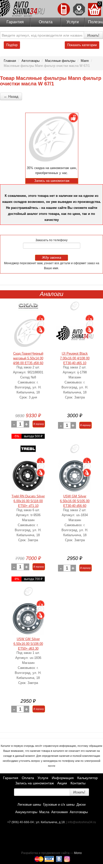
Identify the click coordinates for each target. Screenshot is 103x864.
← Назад (11, 96)
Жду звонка (51, 257)
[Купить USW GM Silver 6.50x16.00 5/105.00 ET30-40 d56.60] (74, 476)
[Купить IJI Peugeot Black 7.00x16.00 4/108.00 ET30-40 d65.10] (75, 333)
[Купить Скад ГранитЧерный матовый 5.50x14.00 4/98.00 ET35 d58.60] (28, 333)
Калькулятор (87, 778)
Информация (63, 778)
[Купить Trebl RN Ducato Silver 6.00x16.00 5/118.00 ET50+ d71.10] (28, 476)
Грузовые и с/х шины (58, 804)
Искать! (93, 35)
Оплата (45, 22)
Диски (81, 804)
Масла (44, 812)
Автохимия (59, 812)
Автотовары (79, 812)
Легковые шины (29, 804)
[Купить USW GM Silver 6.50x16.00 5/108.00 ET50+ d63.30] (28, 618)
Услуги (72, 22)
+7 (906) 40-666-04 (20, 822)
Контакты (78, 783)
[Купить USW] (75, 451)
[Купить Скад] (28, 308)
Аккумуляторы (26, 812)
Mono (78, 853)
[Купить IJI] (75, 308)
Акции (62, 783)
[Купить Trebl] (28, 451)
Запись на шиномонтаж (34, 783)
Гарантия (15, 22)
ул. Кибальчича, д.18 (50, 822)
